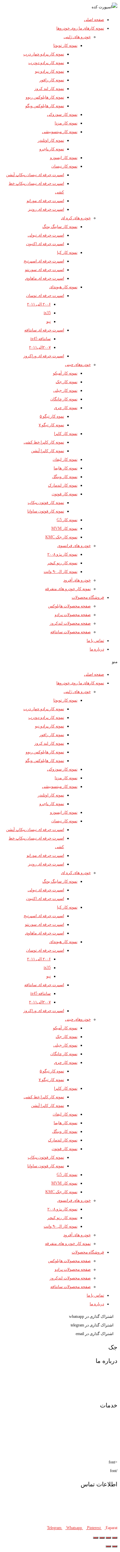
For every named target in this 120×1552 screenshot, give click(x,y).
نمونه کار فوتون (64, 494)
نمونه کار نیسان (64, 166)
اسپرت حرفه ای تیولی (46, 235)
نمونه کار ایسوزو (63, 157)
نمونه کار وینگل (64, 476)
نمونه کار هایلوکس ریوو (45, 97)
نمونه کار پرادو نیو (49, 71)
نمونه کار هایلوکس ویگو (44, 105)
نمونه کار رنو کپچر (62, 563)
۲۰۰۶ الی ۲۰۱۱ (39, 304)
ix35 (47, 312)
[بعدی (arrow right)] (108, 1546)
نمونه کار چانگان (63, 399)
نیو (48, 321)
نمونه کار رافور (51, 80)
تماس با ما (95, 640)
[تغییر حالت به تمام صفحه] (102, 1538)
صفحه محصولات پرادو (73, 614)
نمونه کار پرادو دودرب (46, 62)
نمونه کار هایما (65, 468)
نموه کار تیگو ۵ (52, 416)
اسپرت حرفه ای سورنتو (44, 269)
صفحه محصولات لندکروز (70, 623)
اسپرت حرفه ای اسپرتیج (44, 261)
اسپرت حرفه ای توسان (45, 295)
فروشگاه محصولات (88, 597)
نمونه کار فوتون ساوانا (45, 511)
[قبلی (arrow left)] (114, 1546)
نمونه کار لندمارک (62, 485)
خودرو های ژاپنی (77, 36)
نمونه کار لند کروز (49, 88)
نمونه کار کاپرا (65, 433)
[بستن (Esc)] (114, 1538)
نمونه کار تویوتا (65, 45)
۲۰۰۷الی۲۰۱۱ (40, 347)
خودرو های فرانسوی (74, 545)
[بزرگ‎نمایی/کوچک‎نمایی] (95, 1538)
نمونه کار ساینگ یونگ (59, 226)
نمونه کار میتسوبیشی (59, 131)
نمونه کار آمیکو (65, 373)
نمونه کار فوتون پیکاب (46, 502)
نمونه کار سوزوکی (62, 114)
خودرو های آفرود (77, 580)
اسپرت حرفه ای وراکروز (43, 356)
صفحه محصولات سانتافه (70, 632)
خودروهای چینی (78, 364)
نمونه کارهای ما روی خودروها (80, 28)
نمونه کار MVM (64, 528)
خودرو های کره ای (76, 218)
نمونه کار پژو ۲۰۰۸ (62, 554)
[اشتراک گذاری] (108, 1538)
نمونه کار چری (65, 407)
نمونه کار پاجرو (51, 149)
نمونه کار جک (66, 381)
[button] (60, 661)
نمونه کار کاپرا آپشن (47, 450)
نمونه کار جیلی (65, 390)
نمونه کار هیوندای (63, 287)
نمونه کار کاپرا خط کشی (44, 442)
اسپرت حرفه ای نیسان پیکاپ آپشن (35, 174)
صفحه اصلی (94, 19)
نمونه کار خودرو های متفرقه (68, 588)
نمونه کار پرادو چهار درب (43, 54)
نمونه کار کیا (67, 252)
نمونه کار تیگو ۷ (51, 425)
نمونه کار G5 (67, 519)
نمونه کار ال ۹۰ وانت (60, 571)
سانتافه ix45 (40, 338)
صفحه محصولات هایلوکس (69, 606)
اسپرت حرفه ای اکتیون (45, 243)
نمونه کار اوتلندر (51, 140)
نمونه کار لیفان (65, 459)
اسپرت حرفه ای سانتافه (44, 330)
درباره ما (97, 649)
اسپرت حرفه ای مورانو (45, 200)
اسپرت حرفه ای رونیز (46, 209)
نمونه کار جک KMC (61, 537)
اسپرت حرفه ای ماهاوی (44, 278)
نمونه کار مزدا (66, 123)
